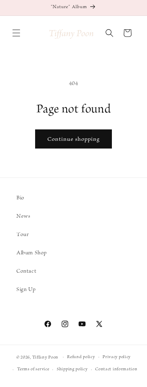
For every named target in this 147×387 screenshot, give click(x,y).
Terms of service (33, 369)
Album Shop (31, 252)
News (23, 216)
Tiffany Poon (46, 357)
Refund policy (81, 357)
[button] (16, 33)
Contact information (116, 369)
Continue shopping (73, 139)
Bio (20, 198)
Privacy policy (116, 357)
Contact (26, 271)
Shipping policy (72, 369)
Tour (22, 234)
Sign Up (26, 289)
